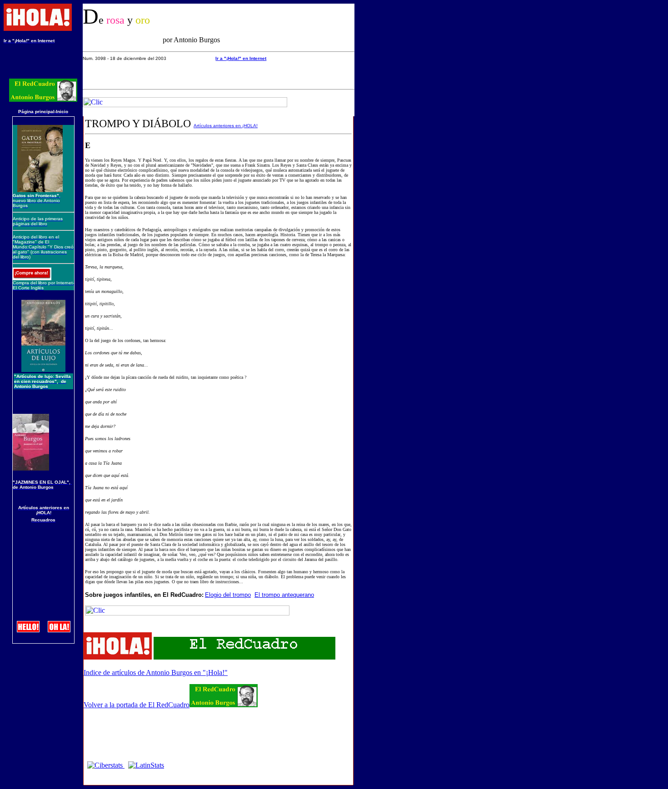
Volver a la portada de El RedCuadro (136, 705)
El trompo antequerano (284, 594)
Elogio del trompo (228, 594)
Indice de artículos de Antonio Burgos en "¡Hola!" (156, 672)
